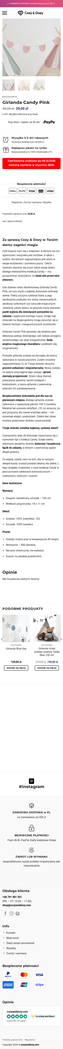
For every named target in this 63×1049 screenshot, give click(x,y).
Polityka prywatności (12, 1040)
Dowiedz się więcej (16, 668)
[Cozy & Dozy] (31, 12)
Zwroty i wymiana (33, 202)
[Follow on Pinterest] (18, 914)
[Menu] (5, 13)
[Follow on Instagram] (31, 781)
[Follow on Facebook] (5, 914)
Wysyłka (13, 114)
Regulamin (17, 202)
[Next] (55, 47)
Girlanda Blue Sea (16, 648)
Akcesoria (9, 97)
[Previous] (7, 47)
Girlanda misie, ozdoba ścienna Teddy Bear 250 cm (47, 652)
